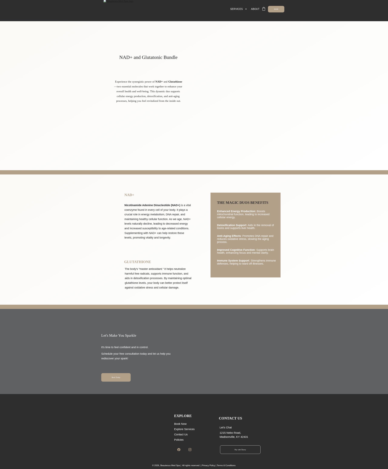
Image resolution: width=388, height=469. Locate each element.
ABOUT (255, 9)
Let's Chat (226, 427)
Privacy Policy (208, 465)
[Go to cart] (264, 9)
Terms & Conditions (226, 465)
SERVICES (236, 9)
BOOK (276, 9)
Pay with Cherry (240, 450)
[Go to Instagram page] (189, 449)
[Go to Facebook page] (180, 449)
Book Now (180, 423)
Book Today (116, 377)
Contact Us (181, 434)
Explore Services (184, 429)
